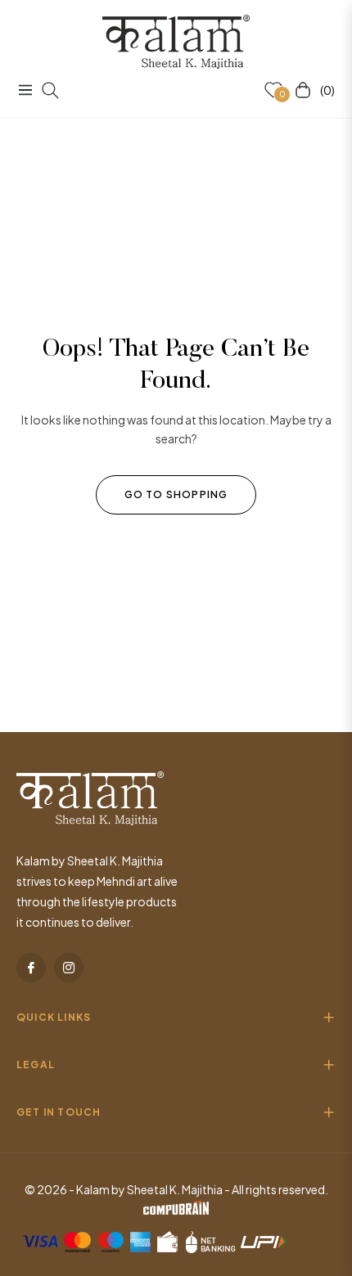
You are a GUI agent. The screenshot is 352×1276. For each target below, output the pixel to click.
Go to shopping (176, 494)
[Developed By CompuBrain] (176, 1209)
